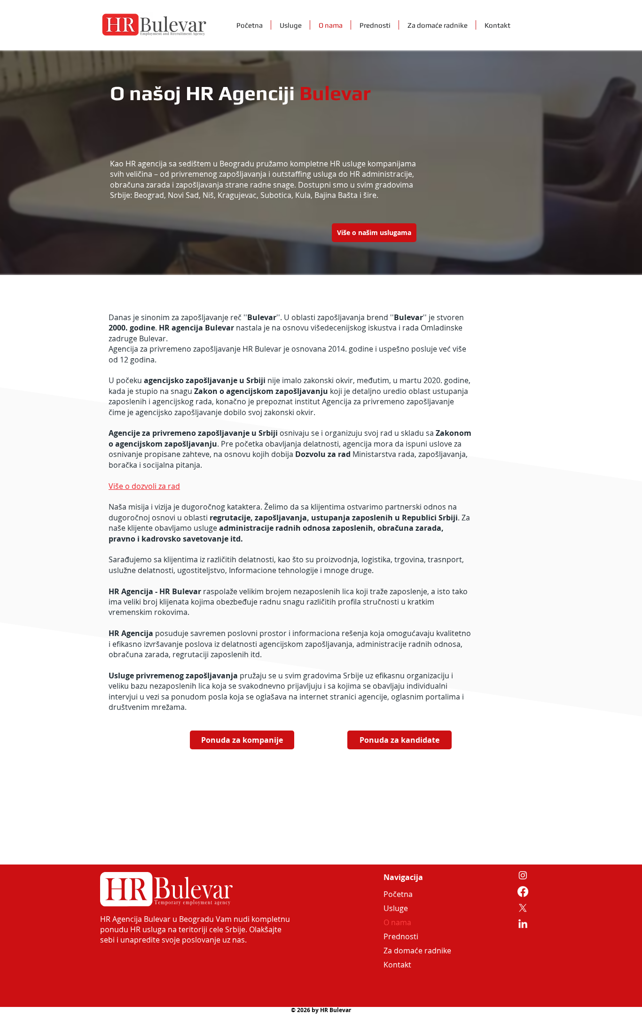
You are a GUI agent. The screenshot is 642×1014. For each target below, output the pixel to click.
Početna (398, 894)
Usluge (396, 908)
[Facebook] (522, 891)
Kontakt (397, 964)
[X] (522, 908)
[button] (399, 740)
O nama (397, 922)
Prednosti (401, 936)
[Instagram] (522, 875)
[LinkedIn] (522, 924)
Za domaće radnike (406, 950)
